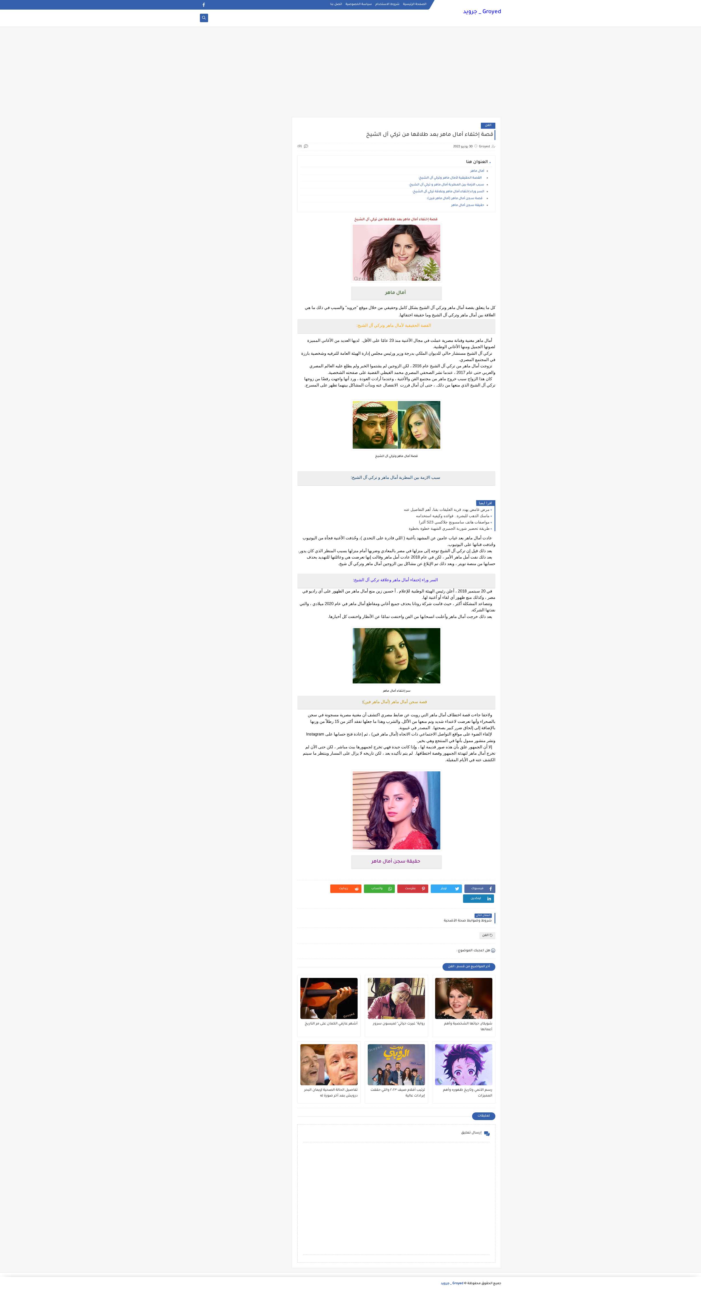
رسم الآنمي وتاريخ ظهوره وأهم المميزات (467, 1093)
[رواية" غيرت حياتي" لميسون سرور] (396, 998)
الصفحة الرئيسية (414, 4)
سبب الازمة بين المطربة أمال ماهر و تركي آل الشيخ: (446, 185)
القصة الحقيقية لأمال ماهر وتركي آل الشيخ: (451, 178)
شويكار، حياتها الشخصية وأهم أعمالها (468, 1027)
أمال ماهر (477, 171)
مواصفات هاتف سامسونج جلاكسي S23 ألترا (454, 522)
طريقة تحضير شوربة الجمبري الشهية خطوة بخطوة (449, 528)
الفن (488, 125)
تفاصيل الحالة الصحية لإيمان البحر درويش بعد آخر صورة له (331, 1093)
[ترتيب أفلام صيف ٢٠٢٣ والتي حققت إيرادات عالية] (396, 1064)
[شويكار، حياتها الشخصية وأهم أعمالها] (463, 998)
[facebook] (203, 4)
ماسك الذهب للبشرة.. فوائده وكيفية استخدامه (453, 516)
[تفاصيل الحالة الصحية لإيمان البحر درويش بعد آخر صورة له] (329, 1064)
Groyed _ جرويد (482, 12)
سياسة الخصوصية (359, 4)
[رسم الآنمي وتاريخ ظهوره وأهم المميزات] (463, 1064)
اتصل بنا (336, 4)
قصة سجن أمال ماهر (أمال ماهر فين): (455, 199)
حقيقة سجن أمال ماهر (467, 205)
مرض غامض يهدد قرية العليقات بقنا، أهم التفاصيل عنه (447, 509)
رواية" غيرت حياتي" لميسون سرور (399, 1024)
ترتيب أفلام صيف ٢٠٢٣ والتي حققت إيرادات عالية (397, 1093)
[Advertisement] (350, 74)
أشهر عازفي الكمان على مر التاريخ (331, 1024)
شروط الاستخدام (387, 4)
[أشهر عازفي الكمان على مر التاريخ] (329, 998)
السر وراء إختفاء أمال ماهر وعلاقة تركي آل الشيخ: (448, 192)
